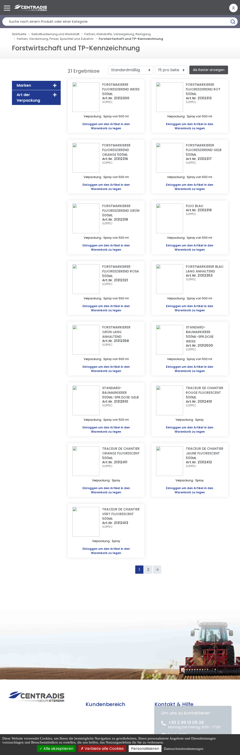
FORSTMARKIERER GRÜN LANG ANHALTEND (116, 332)
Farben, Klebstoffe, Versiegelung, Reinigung (117, 34)
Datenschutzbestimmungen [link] (183, 749)
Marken (24, 85)
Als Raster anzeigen (209, 69)
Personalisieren (145, 748)
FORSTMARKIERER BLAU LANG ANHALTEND (204, 269)
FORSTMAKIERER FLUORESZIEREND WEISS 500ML (120, 89)
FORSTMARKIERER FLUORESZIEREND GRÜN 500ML (120, 211)
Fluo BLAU (194, 206)
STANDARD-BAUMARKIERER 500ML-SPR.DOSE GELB (120, 393)
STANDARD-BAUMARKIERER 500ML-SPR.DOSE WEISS (200, 334)
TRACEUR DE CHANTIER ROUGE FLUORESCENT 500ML (204, 393)
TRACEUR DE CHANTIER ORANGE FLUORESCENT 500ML (121, 453)
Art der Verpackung (28, 97)
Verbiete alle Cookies (104, 748)
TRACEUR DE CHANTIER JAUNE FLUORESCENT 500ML (204, 453)
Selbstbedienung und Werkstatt (55, 34)
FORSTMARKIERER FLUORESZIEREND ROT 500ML (203, 89)
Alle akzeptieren (57, 748)
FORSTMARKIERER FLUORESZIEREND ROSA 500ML (120, 271)
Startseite (19, 34)
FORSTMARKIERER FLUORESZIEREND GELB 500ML (203, 150)
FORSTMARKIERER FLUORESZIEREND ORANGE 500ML (116, 150)
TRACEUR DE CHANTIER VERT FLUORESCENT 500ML (121, 514)
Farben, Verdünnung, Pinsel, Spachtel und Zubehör (55, 39)
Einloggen (90, 124)
